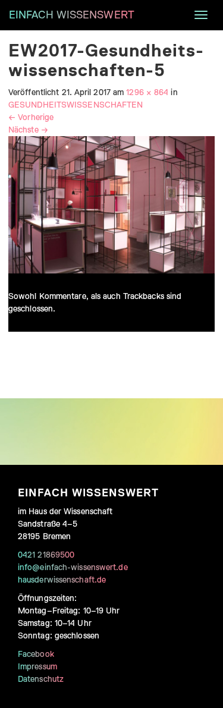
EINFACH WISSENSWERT (71, 15)
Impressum (37, 666)
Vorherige (31, 117)
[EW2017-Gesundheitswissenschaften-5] (111, 204)
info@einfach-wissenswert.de (73, 567)
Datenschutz (41, 679)
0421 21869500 (46, 554)
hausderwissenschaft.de (62, 579)
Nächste (28, 129)
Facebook (36, 654)
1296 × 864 (147, 92)
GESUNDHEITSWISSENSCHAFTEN (75, 104)
